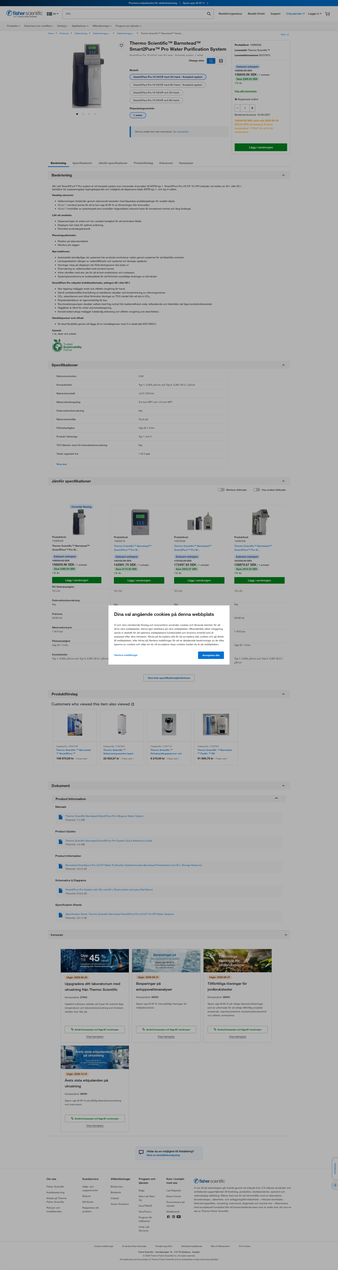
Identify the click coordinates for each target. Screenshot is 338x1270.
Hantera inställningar (126, 655)
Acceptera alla (211, 655)
